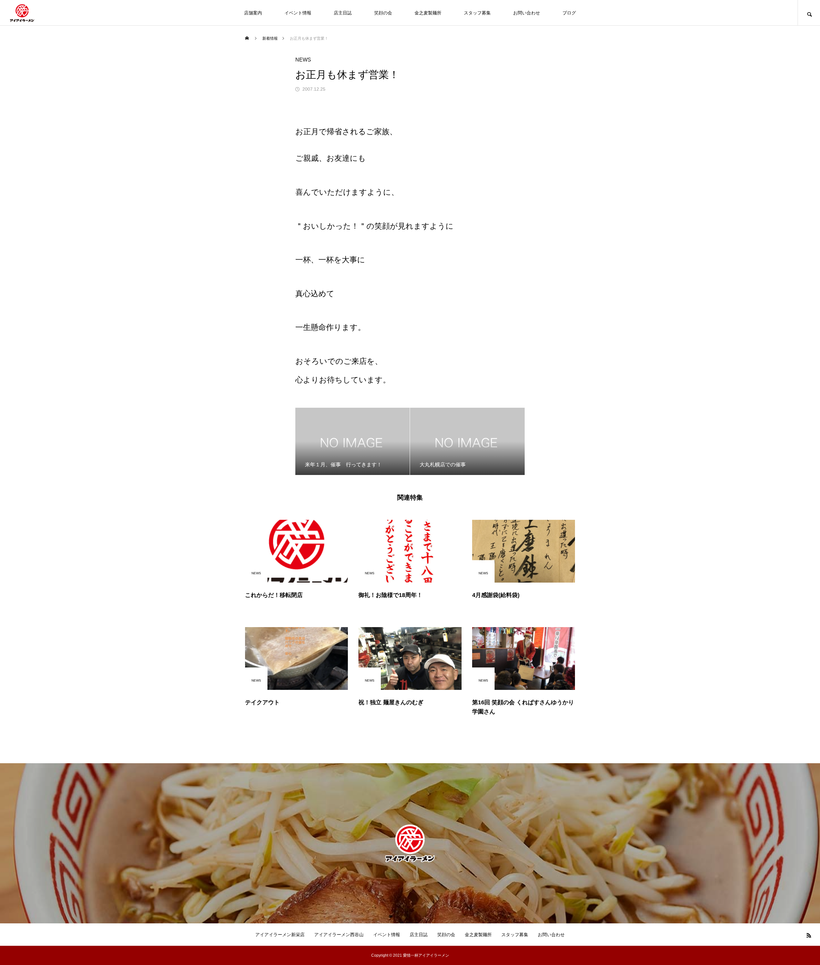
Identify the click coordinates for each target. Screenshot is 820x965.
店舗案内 (253, 12)
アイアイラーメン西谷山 (339, 934)
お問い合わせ (526, 12)
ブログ (569, 12)
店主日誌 (343, 12)
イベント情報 (297, 12)
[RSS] (809, 935)
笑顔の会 (383, 12)
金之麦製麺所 (427, 12)
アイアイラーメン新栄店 (280, 934)
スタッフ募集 (477, 12)
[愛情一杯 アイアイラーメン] (22, 12)
